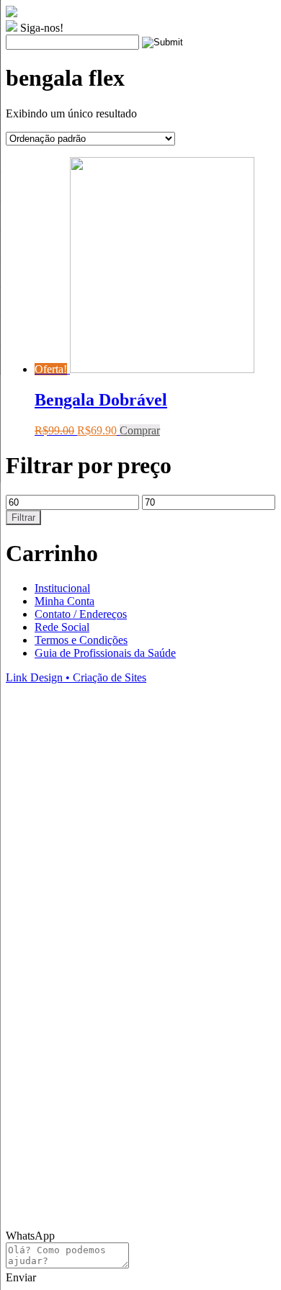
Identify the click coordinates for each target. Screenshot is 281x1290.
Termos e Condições (81, 640)
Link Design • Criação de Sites (76, 677)
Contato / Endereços (81, 614)
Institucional (62, 588)
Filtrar (23, 517)
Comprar (140, 430)
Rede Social (62, 627)
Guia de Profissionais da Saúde (105, 653)
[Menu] (249, 22)
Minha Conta (64, 601)
